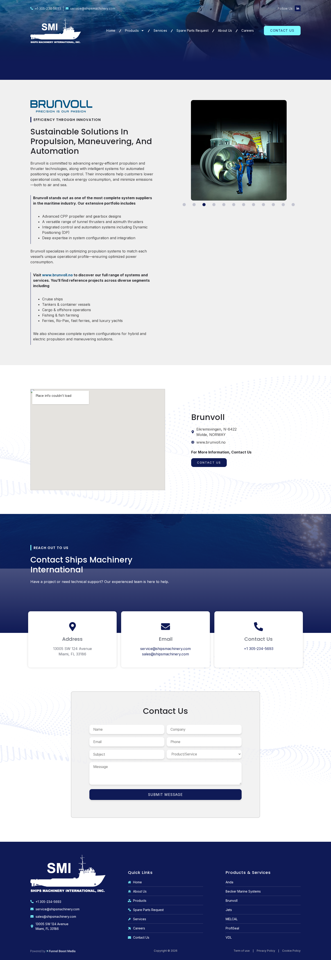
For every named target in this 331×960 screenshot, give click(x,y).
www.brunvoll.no (57, 275)
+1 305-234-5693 (258, 648)
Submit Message (165, 795)
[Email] (165, 626)
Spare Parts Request (193, 30)
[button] (184, 204)
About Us (225, 30)
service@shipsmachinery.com (165, 648)
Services (160, 30)
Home (110, 30)
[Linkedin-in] (298, 8)
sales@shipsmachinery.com (165, 654)
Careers (247, 30)
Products (132, 30)
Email (165, 639)
